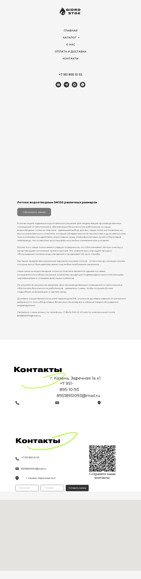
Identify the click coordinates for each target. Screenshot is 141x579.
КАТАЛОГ (70, 37)
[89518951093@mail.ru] (58, 84)
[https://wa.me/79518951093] (82, 84)
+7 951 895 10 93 (70, 74)
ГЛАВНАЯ (70, 30)
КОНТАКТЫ (71, 58)
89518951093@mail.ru (33, 468)
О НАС (70, 44)
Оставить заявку (77, 488)
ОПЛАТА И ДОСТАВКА (70, 51)
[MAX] (74, 84)
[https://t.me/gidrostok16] (66, 84)
